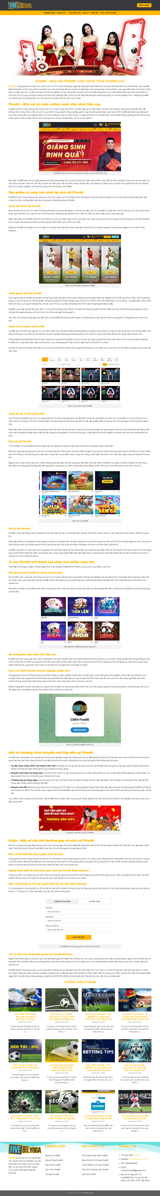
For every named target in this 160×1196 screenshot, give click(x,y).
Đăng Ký (61, 13)
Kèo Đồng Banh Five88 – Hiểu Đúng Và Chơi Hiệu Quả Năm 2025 (61, 1067)
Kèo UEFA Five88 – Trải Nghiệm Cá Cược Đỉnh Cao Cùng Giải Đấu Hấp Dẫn (98, 1067)
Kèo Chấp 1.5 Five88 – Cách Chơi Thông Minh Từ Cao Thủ (25, 1117)
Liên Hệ (94, 13)
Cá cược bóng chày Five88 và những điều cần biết (134, 1117)
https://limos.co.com (138, 1159)
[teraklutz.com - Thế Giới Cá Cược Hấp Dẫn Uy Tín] (20, 5)
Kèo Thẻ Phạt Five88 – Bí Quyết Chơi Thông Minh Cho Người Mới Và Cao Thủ (135, 1016)
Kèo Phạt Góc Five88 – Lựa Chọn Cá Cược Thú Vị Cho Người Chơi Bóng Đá (62, 1016)
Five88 (12, 86)
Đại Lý (86, 13)
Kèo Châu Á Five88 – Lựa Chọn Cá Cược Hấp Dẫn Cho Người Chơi (135, 1067)
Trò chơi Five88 (108, 13)
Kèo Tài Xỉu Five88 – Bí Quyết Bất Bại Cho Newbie (25, 1066)
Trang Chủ (49, 13)
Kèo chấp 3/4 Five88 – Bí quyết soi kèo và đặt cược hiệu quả (25, 1016)
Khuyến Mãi (75, 13)
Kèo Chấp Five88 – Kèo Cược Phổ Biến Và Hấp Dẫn (61, 1117)
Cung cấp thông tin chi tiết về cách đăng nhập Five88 (98, 1117)
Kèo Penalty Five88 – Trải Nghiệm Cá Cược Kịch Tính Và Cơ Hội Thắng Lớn (98, 1016)
